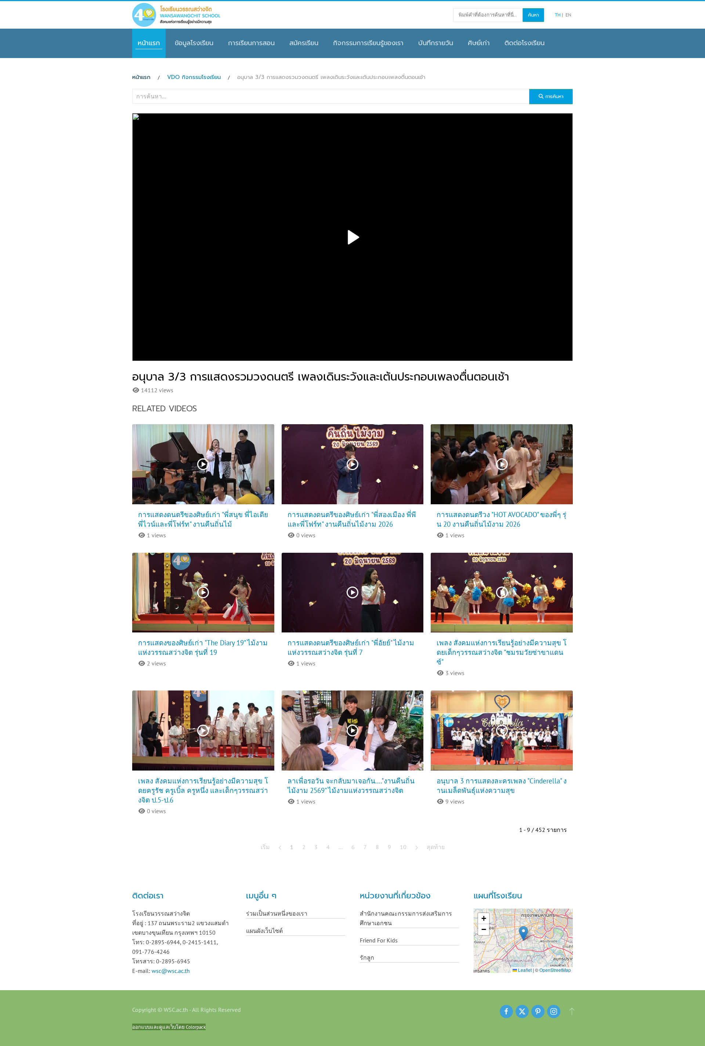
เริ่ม (265, 847)
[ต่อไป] (416, 847)
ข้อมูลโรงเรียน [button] (194, 43)
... (341, 847)
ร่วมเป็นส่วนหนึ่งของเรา (276, 913)
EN (568, 15)
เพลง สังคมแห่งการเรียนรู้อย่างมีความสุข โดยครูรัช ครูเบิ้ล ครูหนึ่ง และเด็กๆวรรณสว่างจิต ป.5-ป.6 (203, 790)
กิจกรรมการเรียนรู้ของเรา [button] (368, 43)
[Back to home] (176, 15)
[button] (523, 933)
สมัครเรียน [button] (303, 43)
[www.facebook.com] (506, 1011)
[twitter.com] (522, 1011)
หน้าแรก (149, 43)
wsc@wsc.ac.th (171, 970)
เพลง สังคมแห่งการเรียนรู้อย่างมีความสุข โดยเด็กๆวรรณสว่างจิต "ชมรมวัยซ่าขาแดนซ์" (502, 652)
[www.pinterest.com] (538, 1011)
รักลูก (367, 957)
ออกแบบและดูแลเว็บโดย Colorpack (169, 1027)
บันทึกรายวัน (435, 43)
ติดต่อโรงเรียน (525, 43)
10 (403, 847)
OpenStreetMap (555, 970)
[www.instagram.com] (553, 1011)
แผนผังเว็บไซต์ (264, 930)
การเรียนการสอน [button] (251, 43)
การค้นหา (553, 96)
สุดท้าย (436, 847)
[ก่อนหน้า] (280, 847)
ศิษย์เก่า (479, 43)
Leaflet (524, 970)
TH (558, 15)
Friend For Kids (379, 940)
